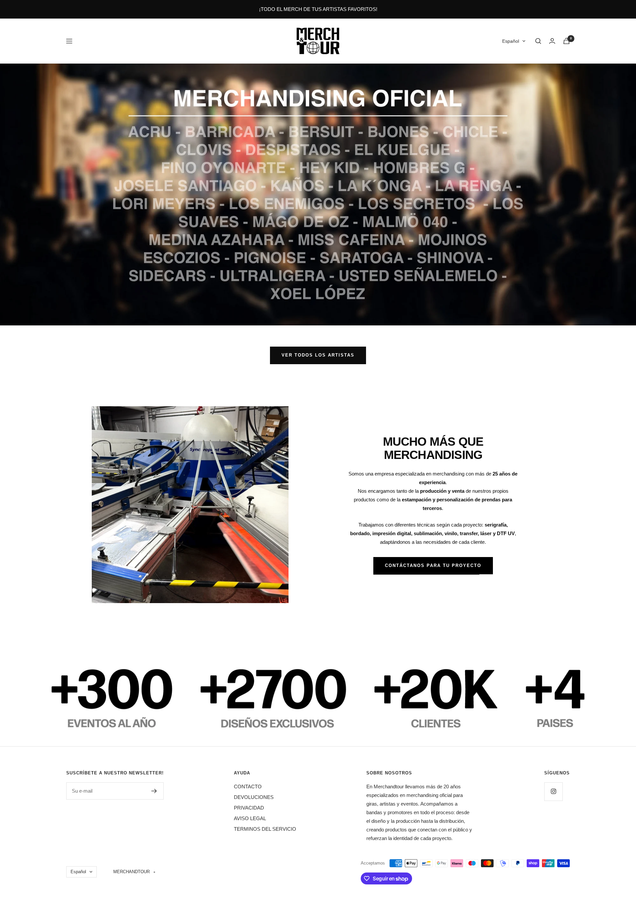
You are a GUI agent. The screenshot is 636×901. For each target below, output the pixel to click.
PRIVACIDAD (249, 808)
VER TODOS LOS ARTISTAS (318, 355)
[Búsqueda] (538, 41)
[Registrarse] (154, 791)
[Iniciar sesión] (552, 41)
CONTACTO (248, 786)
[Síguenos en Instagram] (553, 791)
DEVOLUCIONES (254, 797)
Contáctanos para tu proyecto (433, 565)
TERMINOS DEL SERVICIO (265, 829)
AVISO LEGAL (250, 818)
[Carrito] (566, 41)
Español (510, 41)
